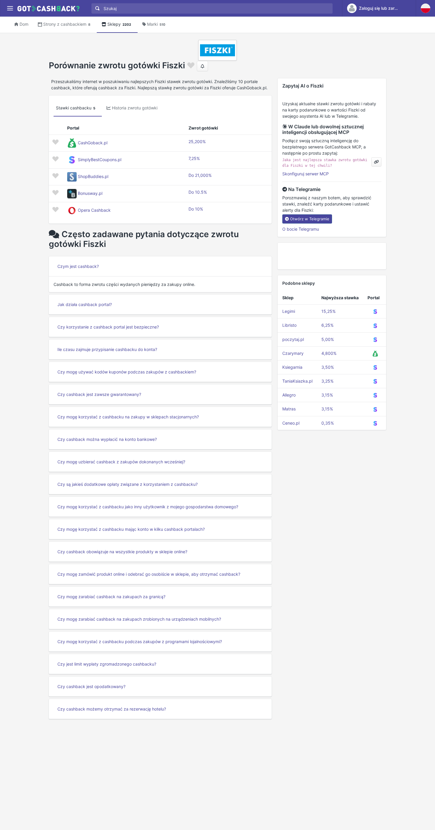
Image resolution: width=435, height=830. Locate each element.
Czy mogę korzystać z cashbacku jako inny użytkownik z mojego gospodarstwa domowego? (147, 506)
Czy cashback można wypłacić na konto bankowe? (107, 439)
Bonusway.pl (90, 193)
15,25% (328, 311)
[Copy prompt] (376, 161)
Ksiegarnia (292, 367)
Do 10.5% (197, 192)
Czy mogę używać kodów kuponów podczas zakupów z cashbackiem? (126, 371)
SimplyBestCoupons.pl (99, 159)
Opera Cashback (94, 210)
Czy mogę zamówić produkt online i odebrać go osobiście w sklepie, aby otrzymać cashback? (148, 574)
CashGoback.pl (92, 142)
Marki (156, 24)
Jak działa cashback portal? (84, 304)
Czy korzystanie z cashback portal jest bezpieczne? (108, 326)
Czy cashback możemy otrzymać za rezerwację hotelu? (111, 708)
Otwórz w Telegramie (309, 218)
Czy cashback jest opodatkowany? (91, 686)
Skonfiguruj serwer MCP (305, 173)
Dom (24, 24)
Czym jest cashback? (78, 266)
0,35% (327, 422)
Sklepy (119, 24)
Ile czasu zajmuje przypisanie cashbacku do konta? (107, 349)
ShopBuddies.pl (93, 176)
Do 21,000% (200, 175)
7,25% (194, 158)
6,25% (327, 325)
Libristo (289, 325)
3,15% (327, 394)
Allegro (289, 394)
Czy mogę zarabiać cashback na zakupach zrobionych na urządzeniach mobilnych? (139, 619)
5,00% (327, 339)
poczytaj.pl (293, 339)
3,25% (327, 381)
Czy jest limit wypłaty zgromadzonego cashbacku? (106, 663)
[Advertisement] (332, 256)
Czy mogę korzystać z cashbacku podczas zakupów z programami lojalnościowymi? (139, 641)
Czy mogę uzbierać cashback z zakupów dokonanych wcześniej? (121, 461)
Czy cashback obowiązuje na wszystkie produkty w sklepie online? (122, 551)
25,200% (197, 141)
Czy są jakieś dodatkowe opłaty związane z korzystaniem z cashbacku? (127, 484)
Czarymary (293, 353)
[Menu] (10, 8)
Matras (289, 408)
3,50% (327, 367)
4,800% (328, 353)
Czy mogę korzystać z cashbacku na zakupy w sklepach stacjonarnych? (128, 416)
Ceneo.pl (290, 422)
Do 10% (195, 208)
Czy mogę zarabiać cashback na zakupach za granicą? (111, 596)
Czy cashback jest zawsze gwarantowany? (99, 394)
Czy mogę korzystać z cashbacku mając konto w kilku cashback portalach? (131, 529)
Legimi (288, 311)
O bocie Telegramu (300, 229)
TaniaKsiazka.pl (297, 381)
